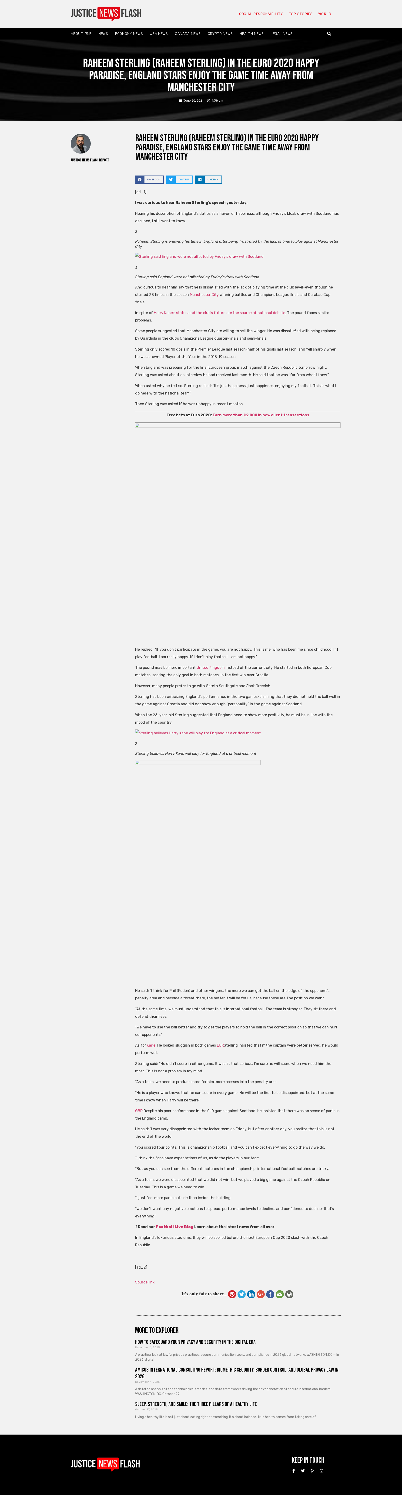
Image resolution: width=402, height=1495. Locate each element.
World (324, 14)
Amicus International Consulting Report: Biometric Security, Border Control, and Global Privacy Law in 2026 (236, 1373)
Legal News (282, 34)
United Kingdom (211, 667)
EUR (220, 1045)
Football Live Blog (174, 1227)
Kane (151, 1045)
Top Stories (301, 14)
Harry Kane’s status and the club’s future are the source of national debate (219, 313)
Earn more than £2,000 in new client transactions (261, 415)
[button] (329, 34)
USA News (159, 34)
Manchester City (204, 294)
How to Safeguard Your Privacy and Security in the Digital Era (195, 1342)
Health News (252, 34)
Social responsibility (261, 14)
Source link (144, 1282)
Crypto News (220, 34)
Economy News (129, 34)
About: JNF (81, 34)
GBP (139, 1111)
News (103, 34)
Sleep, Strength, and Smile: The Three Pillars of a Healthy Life (196, 1404)
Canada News (188, 34)
